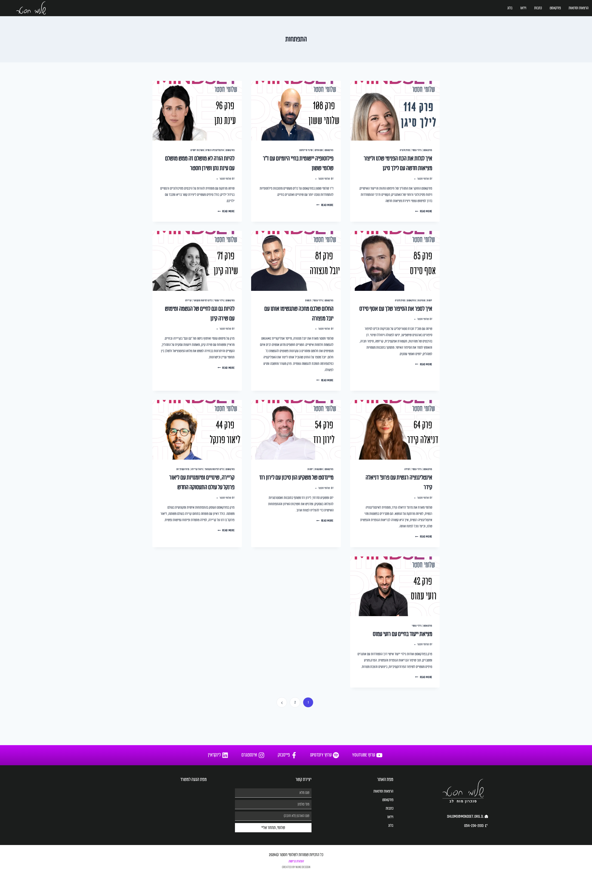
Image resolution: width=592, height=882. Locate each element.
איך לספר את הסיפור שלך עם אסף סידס (395, 308)
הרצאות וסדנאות (579, 8)
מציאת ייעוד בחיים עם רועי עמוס (402, 634)
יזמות (429, 300)
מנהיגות (421, 300)
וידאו (523, 8)
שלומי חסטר (423, 179)
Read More (423, 211)
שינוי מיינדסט (306, 150)
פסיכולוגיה (405, 150)
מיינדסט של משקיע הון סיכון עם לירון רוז (296, 477)
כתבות (538, 8)
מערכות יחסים (197, 150)
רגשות (308, 300)
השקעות (319, 469)
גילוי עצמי (417, 150)
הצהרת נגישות (296, 861)
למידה (407, 469)
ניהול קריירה (197, 469)
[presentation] (395, 111)
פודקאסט (555, 8)
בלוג (509, 8)
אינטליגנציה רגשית (215, 150)
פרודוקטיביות (182, 469)
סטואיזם (319, 150)
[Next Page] (282, 702)
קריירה (188, 300)
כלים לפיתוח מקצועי (203, 300)
